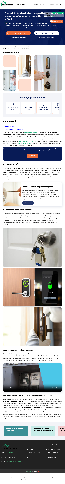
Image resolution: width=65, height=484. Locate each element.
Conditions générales (54, 449)
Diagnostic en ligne (48, 33)
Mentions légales (53, 452)
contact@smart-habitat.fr (14, 462)
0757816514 (32, 156)
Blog (59, 10)
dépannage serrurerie (31, 132)
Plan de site (32, 455)
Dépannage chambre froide (26, 477)
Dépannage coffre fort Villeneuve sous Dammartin (42, 429)
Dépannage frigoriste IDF (12, 477)
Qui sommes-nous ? (35, 452)
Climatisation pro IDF (26, 479)
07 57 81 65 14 (20, 33)
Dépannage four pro (53, 477)
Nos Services (21, 4)
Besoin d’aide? (54, 4)
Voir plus (28, 203)
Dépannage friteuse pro (40, 477)
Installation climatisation (38, 479)
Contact (31, 449)
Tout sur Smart (37, 4)
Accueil (5, 47)
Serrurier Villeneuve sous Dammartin (14, 429)
